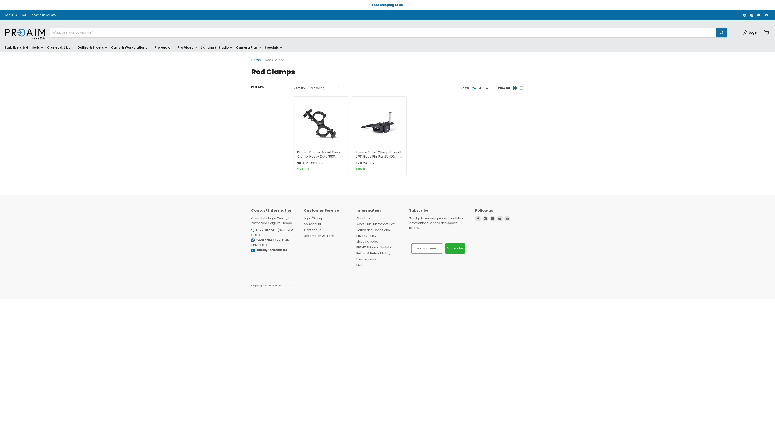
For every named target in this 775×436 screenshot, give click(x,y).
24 (474, 88)
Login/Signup (313, 218)
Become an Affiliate (43, 15)
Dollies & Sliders (91, 47)
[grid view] (515, 88)
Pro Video (186, 47)
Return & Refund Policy (373, 253)
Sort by (299, 88)
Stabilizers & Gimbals (22, 47)
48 (488, 88)
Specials (272, 47)
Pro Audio (162, 47)
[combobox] (383, 32)
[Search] (721, 32)
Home (256, 60)
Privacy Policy (366, 236)
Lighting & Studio (215, 47)
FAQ (23, 15)
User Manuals (366, 259)
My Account (313, 224)
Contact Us (312, 230)
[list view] (521, 88)
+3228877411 (266, 230)
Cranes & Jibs (59, 47)
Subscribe (455, 248)
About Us (11, 15)
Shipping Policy (367, 241)
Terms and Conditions (373, 230)
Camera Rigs (247, 47)
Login (753, 32)
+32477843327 (268, 240)
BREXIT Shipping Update (374, 247)
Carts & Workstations (129, 47)
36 (481, 88)
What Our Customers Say (375, 224)
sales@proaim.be (271, 250)
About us (363, 218)
